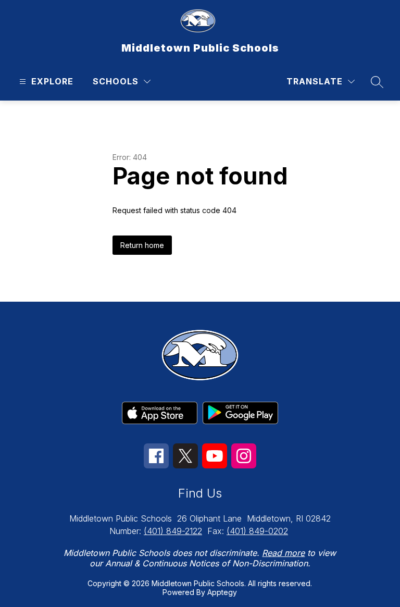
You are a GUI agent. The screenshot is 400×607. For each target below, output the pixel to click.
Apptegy (222, 592)
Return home (142, 245)
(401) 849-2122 (173, 531)
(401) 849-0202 (257, 531)
